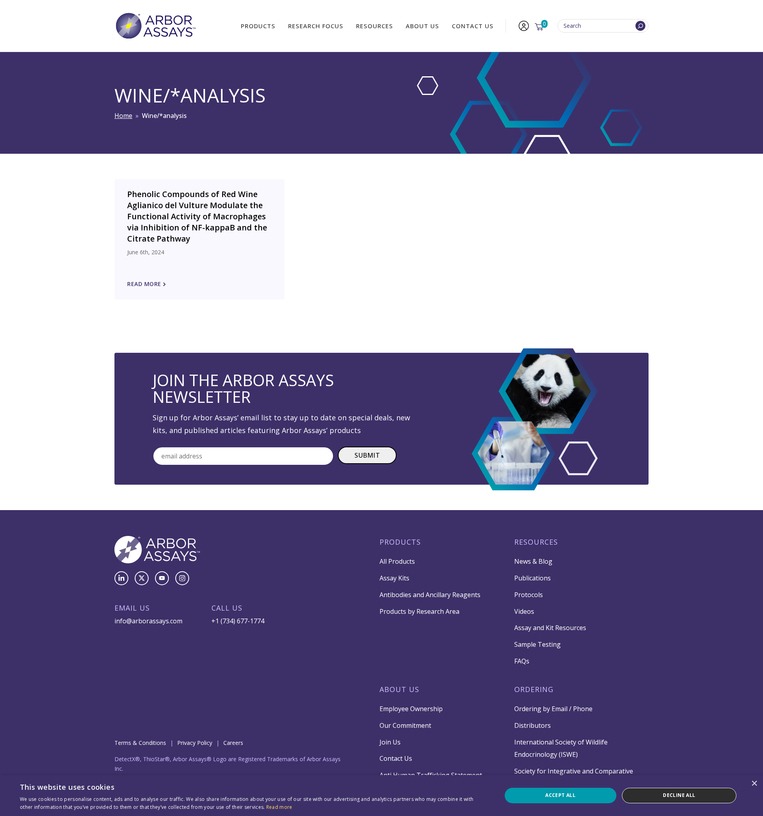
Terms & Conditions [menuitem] (140, 742)
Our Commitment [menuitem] (405, 725)
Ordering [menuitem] (534, 689)
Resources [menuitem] (374, 26)
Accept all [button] (560, 795)
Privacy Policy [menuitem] (194, 742)
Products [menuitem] (258, 26)
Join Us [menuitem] (390, 742)
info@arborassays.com (148, 621)
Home (123, 115)
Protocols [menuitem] (528, 594)
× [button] (754, 784)
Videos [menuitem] (524, 611)
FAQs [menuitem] (521, 661)
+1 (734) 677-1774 (237, 621)
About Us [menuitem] (422, 26)
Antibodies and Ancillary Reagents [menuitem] (430, 594)
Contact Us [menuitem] (473, 26)
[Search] (640, 26)
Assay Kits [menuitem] (394, 578)
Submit (367, 455)
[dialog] (381, 795)
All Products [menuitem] (397, 561)
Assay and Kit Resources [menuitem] (550, 627)
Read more (279, 807)
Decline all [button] (679, 795)
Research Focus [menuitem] (315, 26)
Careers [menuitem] (233, 742)
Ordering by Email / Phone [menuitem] (553, 708)
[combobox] (603, 26)
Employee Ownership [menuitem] (411, 708)
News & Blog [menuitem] (533, 561)
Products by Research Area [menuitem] (419, 611)
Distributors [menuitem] (532, 725)
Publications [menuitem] (532, 578)
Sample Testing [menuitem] (537, 644)
